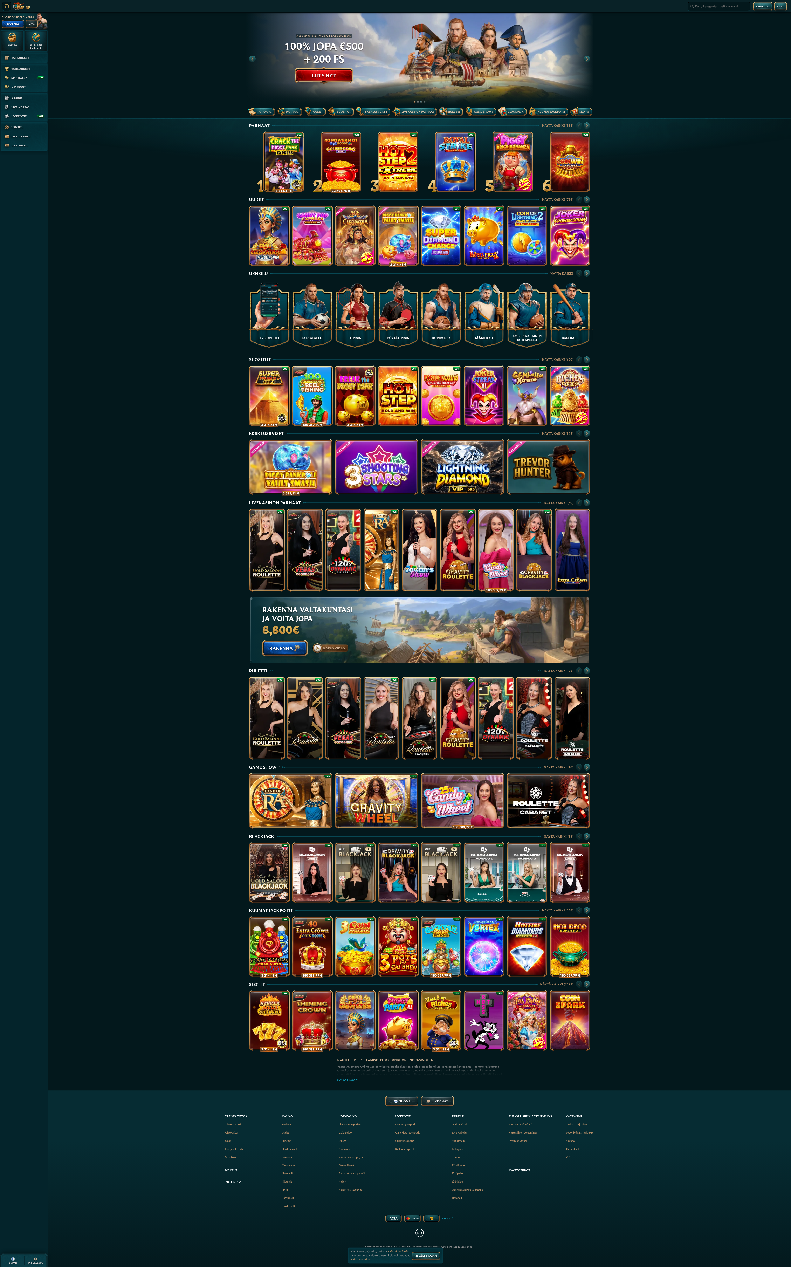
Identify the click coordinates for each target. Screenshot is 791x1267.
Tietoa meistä (233, 1124)
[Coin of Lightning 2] (527, 235)
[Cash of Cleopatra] (355, 1020)
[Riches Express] (570, 395)
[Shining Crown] (312, 1020)
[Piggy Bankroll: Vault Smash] (398, 235)
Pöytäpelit (288, 1198)
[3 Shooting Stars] (376, 467)
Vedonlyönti (459, 1124)
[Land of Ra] (381, 550)
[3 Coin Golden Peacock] (355, 946)
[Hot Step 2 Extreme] (398, 161)
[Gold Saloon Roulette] (267, 550)
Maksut (231, 1170)
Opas (228, 1141)
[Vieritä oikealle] (587, 59)
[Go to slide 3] (421, 102)
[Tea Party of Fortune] (527, 1020)
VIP (568, 1157)
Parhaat (259, 125)
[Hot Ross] (484, 1020)
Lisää (446, 1218)
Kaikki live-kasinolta (351, 1190)
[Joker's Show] (419, 550)
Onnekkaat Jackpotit (407, 1132)
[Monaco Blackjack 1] (484, 872)
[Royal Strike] (455, 161)
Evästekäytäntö (518, 1141)
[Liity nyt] (419, 59)
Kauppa (570, 1141)
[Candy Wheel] (496, 550)
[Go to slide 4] (424, 102)
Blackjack (261, 836)
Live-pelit (287, 1173)
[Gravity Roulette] (458, 550)
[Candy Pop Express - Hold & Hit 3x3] (312, 235)
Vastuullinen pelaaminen (523, 1132)
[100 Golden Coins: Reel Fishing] (312, 395)
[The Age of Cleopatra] (355, 235)
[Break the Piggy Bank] (355, 395)
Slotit (257, 984)
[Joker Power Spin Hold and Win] (570, 235)
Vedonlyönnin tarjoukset (580, 1132)
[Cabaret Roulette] (534, 718)
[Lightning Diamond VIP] (462, 467)
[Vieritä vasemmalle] (252, 59)
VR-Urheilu (458, 1141)
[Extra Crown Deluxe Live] (572, 550)
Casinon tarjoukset (577, 1124)
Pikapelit (287, 1181)
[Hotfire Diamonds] (527, 946)
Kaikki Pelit (288, 1206)
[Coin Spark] (570, 1020)
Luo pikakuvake (234, 1149)
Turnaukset (572, 1149)
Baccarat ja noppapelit (352, 1173)
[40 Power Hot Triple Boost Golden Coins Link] (341, 161)
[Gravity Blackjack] (534, 550)
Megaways (288, 1165)
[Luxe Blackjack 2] (312, 872)
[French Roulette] (419, 718)
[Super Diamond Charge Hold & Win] (441, 235)
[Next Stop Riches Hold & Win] (441, 1020)
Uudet (256, 199)
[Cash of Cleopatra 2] (269, 235)
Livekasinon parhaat (275, 502)
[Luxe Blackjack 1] (570, 872)
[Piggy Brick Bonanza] (513, 161)
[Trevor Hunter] (548, 467)
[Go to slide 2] (418, 102)
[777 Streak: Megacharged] (269, 1020)
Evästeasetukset (361, 1259)
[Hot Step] (398, 395)
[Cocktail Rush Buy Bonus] (441, 946)
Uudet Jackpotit (404, 1141)
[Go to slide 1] (414, 102)
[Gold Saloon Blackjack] (269, 872)
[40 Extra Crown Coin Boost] (312, 946)
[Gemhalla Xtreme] (527, 395)
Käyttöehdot (519, 1170)
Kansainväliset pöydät (352, 1157)
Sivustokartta (233, 1157)
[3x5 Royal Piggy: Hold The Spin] (484, 235)
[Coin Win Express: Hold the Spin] (570, 161)
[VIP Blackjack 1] (355, 872)
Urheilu (258, 273)
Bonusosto (288, 1157)
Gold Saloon (346, 1132)
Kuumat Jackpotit (271, 910)
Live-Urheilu (459, 1132)
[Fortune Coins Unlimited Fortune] (441, 395)
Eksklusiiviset (266, 433)
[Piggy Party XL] (398, 1020)
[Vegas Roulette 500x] (305, 550)
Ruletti (258, 670)
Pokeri (342, 1181)
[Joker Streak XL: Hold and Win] (484, 395)
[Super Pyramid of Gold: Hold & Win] (269, 395)
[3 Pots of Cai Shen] (398, 946)
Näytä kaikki (557, 125)
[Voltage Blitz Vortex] (484, 946)
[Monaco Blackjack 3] (527, 872)
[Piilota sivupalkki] (6, 6)
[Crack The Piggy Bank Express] (283, 161)
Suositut (260, 359)
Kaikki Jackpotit (404, 1149)
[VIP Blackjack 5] (441, 872)
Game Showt (264, 767)
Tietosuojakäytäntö (520, 1124)
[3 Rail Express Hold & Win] (269, 946)
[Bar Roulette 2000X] (572, 718)
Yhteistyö (233, 1181)
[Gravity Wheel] (376, 801)
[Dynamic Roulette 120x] (343, 550)
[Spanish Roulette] (305, 718)
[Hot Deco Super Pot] (570, 946)
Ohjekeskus (231, 1132)
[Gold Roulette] (381, 718)
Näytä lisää (346, 1079)
